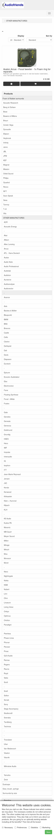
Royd (6, 673)
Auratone (7, 279)
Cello (6, 337)
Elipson (6, 133)
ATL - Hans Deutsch (12, 253)
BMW (6, 319)
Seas (5, 200)
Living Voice (8, 607)
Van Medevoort (10, 748)
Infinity (5, 142)
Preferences (22, 827)
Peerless (7, 633)
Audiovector (8, 288)
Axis (5, 306)
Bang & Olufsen (9, 107)
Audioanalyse (9, 284)
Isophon (7, 465)
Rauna (6, 669)
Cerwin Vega (8, 125)
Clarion (7, 341)
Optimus (7, 616)
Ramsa (7, 660)
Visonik (7, 757)
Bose (5, 111)
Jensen (7, 478)
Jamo (5, 147)
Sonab (6, 700)
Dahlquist (7, 346)
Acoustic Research (10, 102)
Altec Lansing (9, 244)
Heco (6, 443)
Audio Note (8, 262)
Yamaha (7, 775)
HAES (6, 439)
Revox (5, 187)
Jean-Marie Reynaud (12, 474)
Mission (6, 169)
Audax (6, 257)
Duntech (7, 363)
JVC (5, 483)
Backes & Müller (10, 310)
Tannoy (6, 204)
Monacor (7, 558)
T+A (5, 209)
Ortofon (7, 620)
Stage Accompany (11, 708)
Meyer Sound (9, 536)
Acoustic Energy (10, 226)
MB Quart (8, 531)
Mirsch (6, 549)
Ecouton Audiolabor (11, 377)
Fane (6, 390)
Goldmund (8, 430)
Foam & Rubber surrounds (13, 98)
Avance (7, 297)
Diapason (7, 359)
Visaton (7, 753)
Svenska (7, 717)
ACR (6, 222)
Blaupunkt (8, 315)
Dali (5, 350)
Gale (6, 412)
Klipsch (7, 505)
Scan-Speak (8, 195)
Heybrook (7, 138)
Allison (6, 240)
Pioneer (7, 647)
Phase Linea (9, 638)
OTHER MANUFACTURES (13, 218)
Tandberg (8, 722)
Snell (6, 691)
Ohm (6, 598)
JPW (5, 156)
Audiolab (7, 270)
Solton (6, 695)
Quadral (6, 182)
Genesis (7, 421)
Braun (5, 120)
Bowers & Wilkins (10, 116)
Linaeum (7, 602)
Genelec (7, 416)
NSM (6, 585)
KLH (5, 509)
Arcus (6, 248)
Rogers (7, 664)
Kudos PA (8, 523)
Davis (6, 355)
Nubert (6, 589)
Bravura (7, 328)
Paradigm (8, 624)
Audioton (7, 275)
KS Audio (7, 518)
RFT (5, 191)
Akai (5, 235)
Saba (6, 677)
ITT (5, 470)
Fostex (6, 403)
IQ (5, 461)
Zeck (6, 779)
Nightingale (8, 576)
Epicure (7, 372)
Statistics (34, 827)
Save (48, 832)
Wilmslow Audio (10, 766)
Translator (8, 739)
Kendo (6, 487)
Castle (6, 332)
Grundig (7, 434)
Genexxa (7, 425)
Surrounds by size (10, 793)
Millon (6, 540)
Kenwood (7, 492)
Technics (7, 726)
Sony (6, 704)
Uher (6, 744)
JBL (4, 151)
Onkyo (6, 611)
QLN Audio (8, 655)
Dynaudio (7, 129)
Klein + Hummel (10, 501)
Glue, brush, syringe (11, 788)
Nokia (6, 580)
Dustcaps (6, 784)
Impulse (7, 452)
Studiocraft (8, 713)
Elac (5, 381)
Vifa (4, 213)
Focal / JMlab (9, 399)
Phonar (7, 642)
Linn (5, 593)
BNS (5, 324)
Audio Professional (11, 266)
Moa (5, 554)
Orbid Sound (8, 173)
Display (21, 36)
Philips (5, 178)
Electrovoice (9, 386)
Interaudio (8, 456)
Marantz (7, 527)
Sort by (49, 36)
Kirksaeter (8, 496)
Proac (6, 651)
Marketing (46, 827)
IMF (5, 447)
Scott (6, 682)
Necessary (8, 827)
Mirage (6, 545)
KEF (5, 160)
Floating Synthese (11, 394)
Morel (6, 562)
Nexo (6, 571)
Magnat (6, 164)
